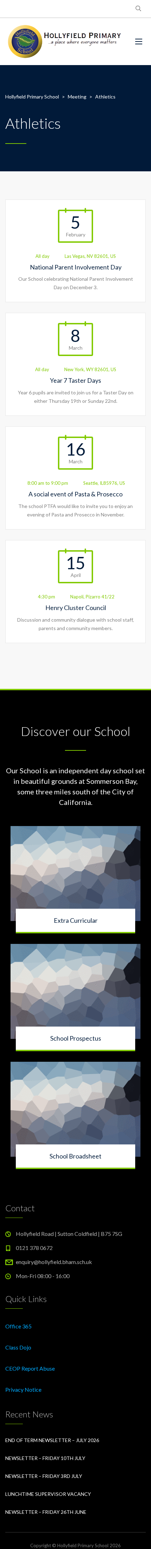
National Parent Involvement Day (76, 267)
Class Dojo (18, 1347)
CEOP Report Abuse (30, 1368)
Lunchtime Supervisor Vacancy (48, 1494)
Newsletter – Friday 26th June (45, 1512)
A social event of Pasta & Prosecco (75, 494)
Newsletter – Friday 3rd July (43, 1476)
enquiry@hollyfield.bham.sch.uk (54, 1261)
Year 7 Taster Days (75, 380)
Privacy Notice (23, 1389)
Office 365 (18, 1326)
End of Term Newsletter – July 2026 (52, 1440)
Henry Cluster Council (75, 607)
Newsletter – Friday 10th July (45, 1458)
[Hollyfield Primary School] (65, 41)
